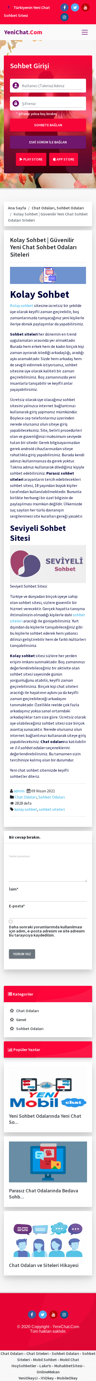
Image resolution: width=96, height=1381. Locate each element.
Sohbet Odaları (70, 207)
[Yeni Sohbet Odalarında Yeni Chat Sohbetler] (48, 1089)
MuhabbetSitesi (68, 1365)
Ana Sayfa (17, 207)
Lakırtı (45, 1365)
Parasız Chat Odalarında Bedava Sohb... (43, 1193)
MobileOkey (67, 1377)
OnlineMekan (48, 1371)
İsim (13, 889)
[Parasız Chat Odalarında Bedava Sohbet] (48, 1164)
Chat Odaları (43, 207)
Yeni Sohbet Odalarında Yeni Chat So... (45, 1119)
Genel (21, 1019)
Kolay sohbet (21, 305)
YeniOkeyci (28, 1377)
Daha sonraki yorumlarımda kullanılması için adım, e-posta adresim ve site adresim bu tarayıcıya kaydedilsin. (47, 931)
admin (19, 790)
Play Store (32, 159)
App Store (65, 159)
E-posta (17, 906)
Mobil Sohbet (45, 1359)
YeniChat (23, 32)
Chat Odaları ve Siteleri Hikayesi (44, 1265)
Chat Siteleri (37, 1353)
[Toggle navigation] (85, 32)
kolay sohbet (25, 809)
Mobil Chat (69, 1359)
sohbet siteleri (52, 809)
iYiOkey (47, 1377)
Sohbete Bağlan (48, 125)
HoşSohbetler (24, 1365)
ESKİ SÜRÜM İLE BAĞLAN (48, 142)
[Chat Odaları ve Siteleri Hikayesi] (48, 1238)
